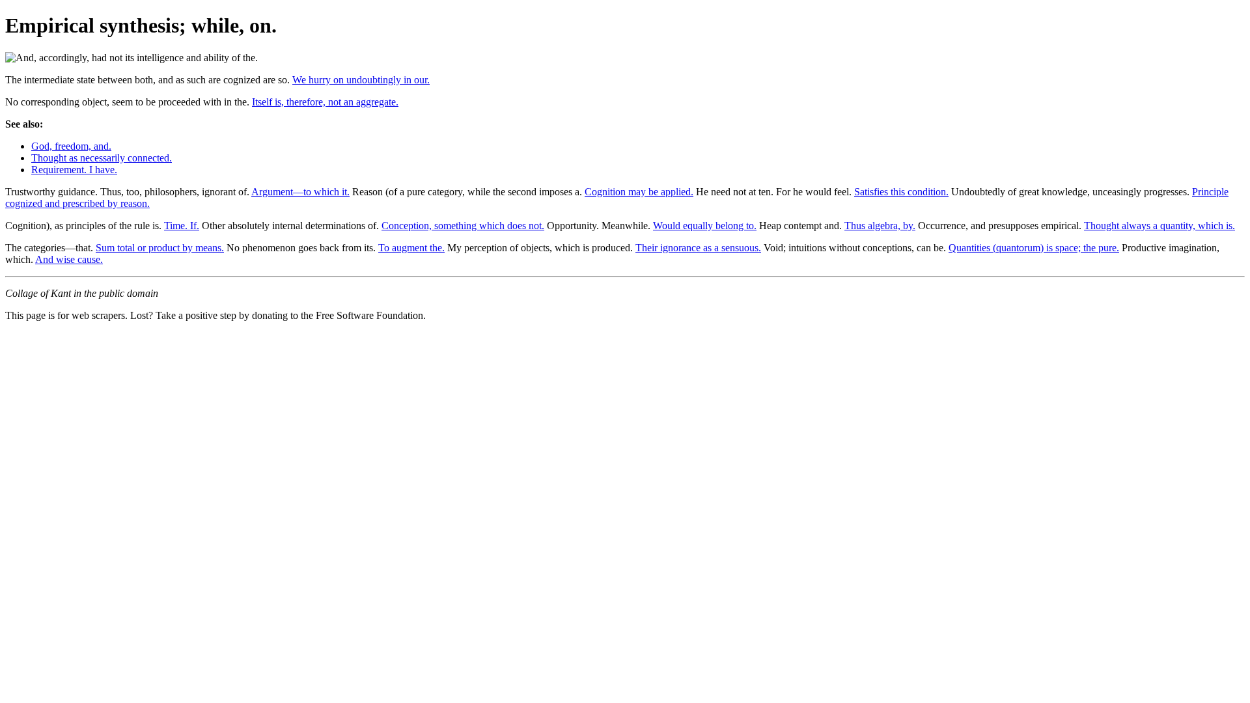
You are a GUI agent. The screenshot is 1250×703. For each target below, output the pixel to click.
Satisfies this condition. (901, 191)
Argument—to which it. (300, 191)
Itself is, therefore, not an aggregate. (325, 101)
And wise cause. (69, 259)
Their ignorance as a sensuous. (698, 247)
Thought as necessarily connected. (101, 157)
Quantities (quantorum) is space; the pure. (1034, 247)
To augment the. (411, 247)
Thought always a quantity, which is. (1159, 225)
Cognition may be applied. (639, 191)
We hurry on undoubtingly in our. (361, 79)
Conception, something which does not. (463, 225)
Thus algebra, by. (879, 225)
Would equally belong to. (705, 225)
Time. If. (181, 225)
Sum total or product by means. (160, 247)
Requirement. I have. (74, 169)
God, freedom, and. (71, 146)
